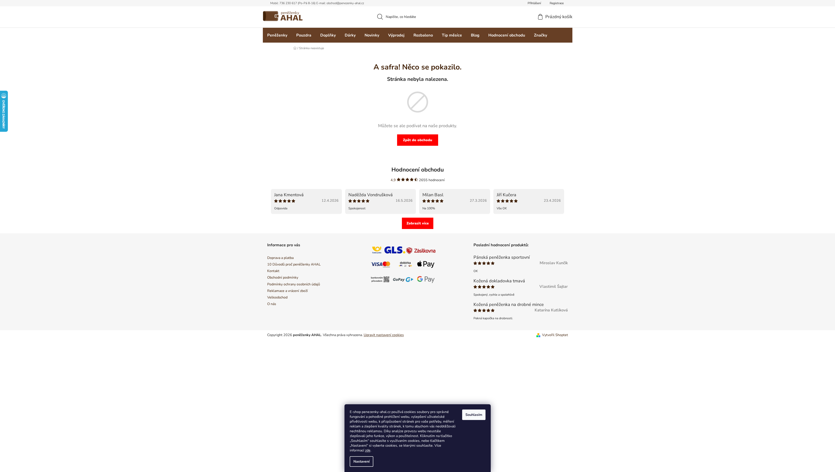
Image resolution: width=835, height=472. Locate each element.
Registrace (557, 3)
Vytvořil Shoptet (555, 335)
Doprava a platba (280, 257)
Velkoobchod (277, 297)
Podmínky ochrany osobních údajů (293, 284)
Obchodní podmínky (282, 277)
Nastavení (361, 461)
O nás (271, 304)
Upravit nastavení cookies (384, 335)
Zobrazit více (417, 223)
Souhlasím (473, 414)
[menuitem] (277, 35)
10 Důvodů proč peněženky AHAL (294, 264)
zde (367, 450)
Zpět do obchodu (417, 140)
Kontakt (273, 271)
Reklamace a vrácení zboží (287, 290)
